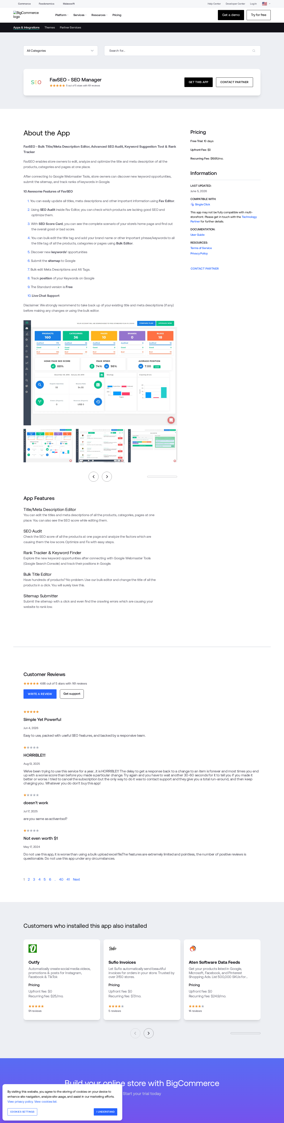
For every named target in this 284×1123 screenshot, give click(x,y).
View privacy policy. (20, 1101)
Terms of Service (201, 248)
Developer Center (235, 3)
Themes (49, 27)
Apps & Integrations (26, 27)
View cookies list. (45, 1101)
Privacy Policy (199, 253)
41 (68, 879)
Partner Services (70, 27)
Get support (71, 693)
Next (76, 879)
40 (61, 879)
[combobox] (182, 51)
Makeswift (69, 3)
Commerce (24, 3)
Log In (253, 3)
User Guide (197, 234)
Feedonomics (46, 3)
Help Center (214, 3)
